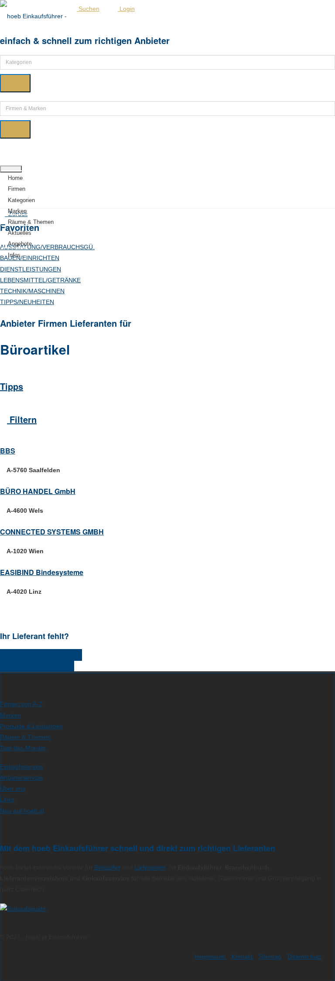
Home (15, 178)
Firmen (16, 189)
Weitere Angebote (35, 666)
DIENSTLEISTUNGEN (30, 269)
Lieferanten (150, 867)
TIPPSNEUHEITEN (27, 301)
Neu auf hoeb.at (22, 810)
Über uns (12, 788)
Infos (14, 255)
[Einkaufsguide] (23, 908)
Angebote (20, 243)
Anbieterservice (21, 777)
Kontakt (242, 956)
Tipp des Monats (23, 747)
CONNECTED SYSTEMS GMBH (52, 532)
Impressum (210, 956)
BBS (7, 451)
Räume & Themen (31, 222)
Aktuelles (19, 233)
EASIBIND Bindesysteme (41, 572)
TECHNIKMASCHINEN (32, 291)
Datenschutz (304, 956)
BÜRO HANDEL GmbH (37, 491)
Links (7, 799)
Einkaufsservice (21, 766)
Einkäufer (107, 867)
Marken (17, 211)
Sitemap (270, 956)
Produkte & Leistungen (31, 726)
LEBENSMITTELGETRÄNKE (40, 280)
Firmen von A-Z (21, 703)
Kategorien (21, 200)
